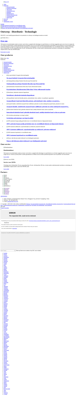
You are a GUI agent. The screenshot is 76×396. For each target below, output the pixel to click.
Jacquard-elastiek (11, 7)
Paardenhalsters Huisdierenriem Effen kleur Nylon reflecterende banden (28, 89)
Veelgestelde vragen (8, 21)
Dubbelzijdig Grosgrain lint (24, 205)
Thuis (5, 4)
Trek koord (9, 9)
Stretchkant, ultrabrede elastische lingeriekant (20, 95)
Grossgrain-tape (10, 16)
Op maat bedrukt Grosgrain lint (38, 204)
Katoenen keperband (11, 8)
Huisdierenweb (10, 13)
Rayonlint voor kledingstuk (38, 205)
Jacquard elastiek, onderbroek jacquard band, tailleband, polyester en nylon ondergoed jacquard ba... (38, 106)
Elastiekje (9, 12)
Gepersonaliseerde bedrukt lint (10, 205)
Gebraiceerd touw (11, 11)
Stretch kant (9, 17)
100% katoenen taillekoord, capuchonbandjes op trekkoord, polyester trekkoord (31, 129)
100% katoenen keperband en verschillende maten (22, 135)
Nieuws (5, 20)
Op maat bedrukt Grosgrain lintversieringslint (21, 78)
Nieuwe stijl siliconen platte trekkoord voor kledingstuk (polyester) (27, 141)
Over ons (6, 19)
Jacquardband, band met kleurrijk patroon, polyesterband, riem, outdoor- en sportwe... (33, 101)
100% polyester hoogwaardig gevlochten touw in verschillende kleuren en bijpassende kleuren (35, 124)
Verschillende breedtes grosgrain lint (54, 204)
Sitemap (28, 204)
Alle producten (48, 205)
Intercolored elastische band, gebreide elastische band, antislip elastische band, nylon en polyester (36, 112)
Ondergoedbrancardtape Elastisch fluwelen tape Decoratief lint (26, 84)
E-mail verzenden (5, 208)
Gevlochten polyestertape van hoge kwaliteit (20, 118)
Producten (6, 5)
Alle (8, 58)
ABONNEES (4, 196)
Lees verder (6, 157)
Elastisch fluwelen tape (12, 15)
